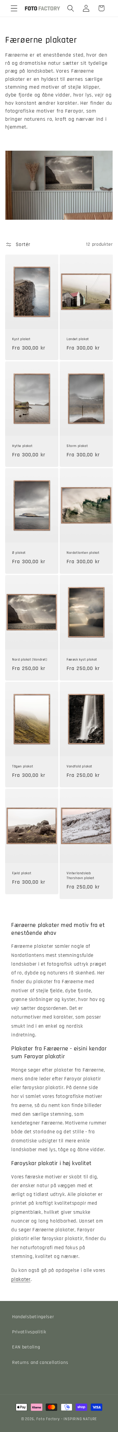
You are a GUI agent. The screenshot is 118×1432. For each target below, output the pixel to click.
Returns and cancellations (40, 1362)
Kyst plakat (21, 339)
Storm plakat (77, 446)
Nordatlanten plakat (83, 553)
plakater (21, 1279)
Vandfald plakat (79, 766)
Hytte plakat (22, 446)
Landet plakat (78, 339)
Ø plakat (19, 553)
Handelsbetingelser (33, 1317)
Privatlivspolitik (29, 1332)
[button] (14, 8)
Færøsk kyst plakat (82, 660)
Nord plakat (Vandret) (29, 660)
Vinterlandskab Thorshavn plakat (80, 875)
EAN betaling (26, 1347)
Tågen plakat (22, 766)
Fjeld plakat (21, 873)
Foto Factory (48, 1419)
